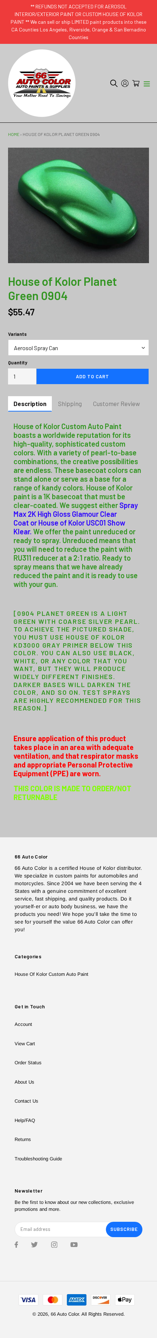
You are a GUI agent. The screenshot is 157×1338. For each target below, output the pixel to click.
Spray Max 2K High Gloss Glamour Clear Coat (76, 514)
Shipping (70, 403)
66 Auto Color (65, 1314)
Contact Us (26, 1101)
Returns (23, 1139)
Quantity (17, 362)
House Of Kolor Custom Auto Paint (51, 974)
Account (23, 1024)
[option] (78, 205)
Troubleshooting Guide (38, 1158)
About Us (24, 1082)
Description (30, 403)
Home (13, 134)
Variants (17, 334)
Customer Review (116, 403)
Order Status (28, 1062)
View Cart (25, 1043)
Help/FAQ (25, 1120)
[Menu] (146, 83)
